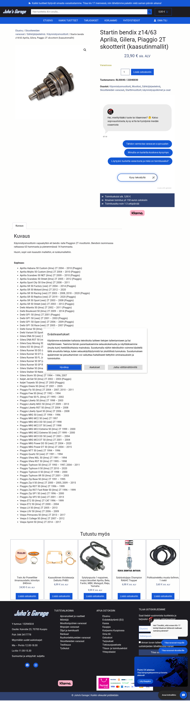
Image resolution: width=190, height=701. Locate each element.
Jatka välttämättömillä (125, 367)
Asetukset (95, 367)
